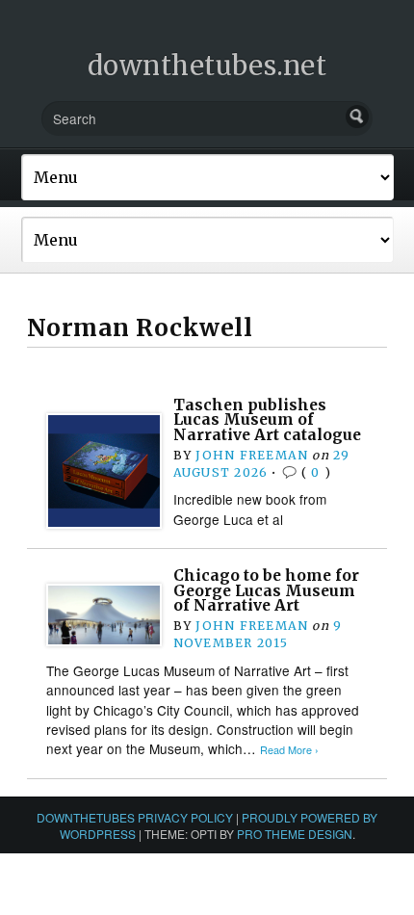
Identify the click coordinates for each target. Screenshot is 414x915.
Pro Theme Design (294, 833)
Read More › (289, 750)
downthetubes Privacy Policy (135, 817)
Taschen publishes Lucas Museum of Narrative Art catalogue (267, 420)
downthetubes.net (207, 65)
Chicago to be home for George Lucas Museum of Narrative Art (266, 590)
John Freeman (251, 455)
